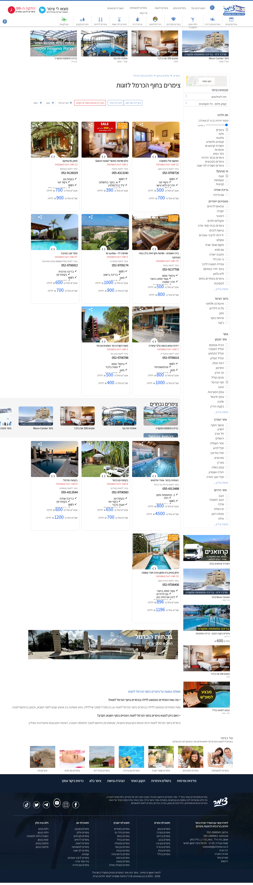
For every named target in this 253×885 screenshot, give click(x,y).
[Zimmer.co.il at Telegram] (46, 803)
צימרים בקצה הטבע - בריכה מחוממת (213, 633)
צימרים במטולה (122, 843)
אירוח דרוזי (137, 24)
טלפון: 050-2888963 (217, 832)
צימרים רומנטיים (190, 770)
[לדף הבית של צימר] (234, 15)
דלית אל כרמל (160, 484)
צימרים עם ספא (72, 770)
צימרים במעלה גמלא (119, 865)
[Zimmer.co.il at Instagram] (65, 803)
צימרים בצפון (179, 8)
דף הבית (223, 850)
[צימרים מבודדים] (101, 767)
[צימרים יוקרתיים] (173, 21)
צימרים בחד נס (122, 832)
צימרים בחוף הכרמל (143, 75)
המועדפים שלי (198, 8)
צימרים (176, 75)
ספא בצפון (43, 839)
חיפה (114, 168)
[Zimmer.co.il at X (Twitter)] (36, 803)
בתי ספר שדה (82, 861)
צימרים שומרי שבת (161, 770)
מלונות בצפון (42, 847)
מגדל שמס (226, 600)
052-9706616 (171, 357)
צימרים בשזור (123, 836)
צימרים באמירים (122, 829)
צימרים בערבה (163, 843)
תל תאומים (61, 261)
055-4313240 (120, 173)
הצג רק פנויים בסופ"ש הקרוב (90, 103)
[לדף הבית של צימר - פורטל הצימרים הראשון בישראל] (220, 806)
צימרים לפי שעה (81, 850)
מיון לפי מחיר (115, 103)
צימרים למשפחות (138, 8)
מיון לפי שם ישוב (133, 103)
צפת (165, 265)
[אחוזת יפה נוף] (104, 32)
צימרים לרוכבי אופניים (78, 858)
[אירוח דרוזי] (137, 21)
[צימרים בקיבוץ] (82, 21)
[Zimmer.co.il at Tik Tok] (26, 803)
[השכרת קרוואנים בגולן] (206, 560)
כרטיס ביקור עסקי (72, 780)
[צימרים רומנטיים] (190, 767)
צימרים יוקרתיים (174, 24)
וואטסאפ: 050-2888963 (215, 836)
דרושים (224, 861)
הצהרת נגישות (116, 780)
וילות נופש (43, 829)
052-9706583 (120, 492)
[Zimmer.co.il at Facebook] (75, 803)
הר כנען (227, 636)
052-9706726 (171, 173)
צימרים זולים (83, 832)
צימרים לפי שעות (119, 24)
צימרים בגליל (163, 854)
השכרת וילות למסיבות (37, 836)
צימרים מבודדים (102, 770)
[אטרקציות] (64, 21)
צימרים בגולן (164, 850)
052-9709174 (120, 265)
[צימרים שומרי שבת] (161, 767)
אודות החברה (221, 854)
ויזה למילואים (155, 24)
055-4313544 (69, 492)
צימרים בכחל (123, 839)
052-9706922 (69, 265)
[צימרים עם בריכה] (212, 21)
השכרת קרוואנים (115, 8)
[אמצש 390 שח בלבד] (154, 32)
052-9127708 (171, 269)
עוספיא (62, 488)
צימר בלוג (95, 780)
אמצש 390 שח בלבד (167, 58)
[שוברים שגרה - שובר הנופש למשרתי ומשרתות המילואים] (155, 21)
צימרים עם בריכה (212, 24)
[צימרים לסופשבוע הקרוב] (19, 13)
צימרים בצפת (123, 850)
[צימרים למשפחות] (220, 767)
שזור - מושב (226, 713)
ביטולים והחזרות (161, 780)
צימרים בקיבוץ (82, 24)
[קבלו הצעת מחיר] (52, 13)
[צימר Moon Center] (205, 32)
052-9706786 (120, 357)
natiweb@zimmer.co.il (215, 847)
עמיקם (63, 168)
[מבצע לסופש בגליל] (206, 706)
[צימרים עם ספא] (72, 767)
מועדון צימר (222, 857)
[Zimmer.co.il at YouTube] (56, 799)
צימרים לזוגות (161, 8)
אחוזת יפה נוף (120, 58)
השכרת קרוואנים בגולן (220, 563)
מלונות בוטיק (42, 843)
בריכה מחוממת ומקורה (66, 58)
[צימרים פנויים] (231, 21)
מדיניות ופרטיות (186, 780)
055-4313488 (171, 488)
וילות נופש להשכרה (192, 26)
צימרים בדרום (163, 836)
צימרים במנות (123, 861)
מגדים (113, 488)
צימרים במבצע (82, 829)
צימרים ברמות (123, 858)
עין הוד (113, 353)
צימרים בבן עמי (122, 847)
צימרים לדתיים (100, 24)
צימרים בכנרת (163, 847)
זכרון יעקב (162, 168)
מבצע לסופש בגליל (221, 710)
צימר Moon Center (219, 58)
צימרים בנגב (164, 839)
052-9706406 (171, 584)
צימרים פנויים (231, 24)
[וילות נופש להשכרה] (193, 21)
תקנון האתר (138, 780)
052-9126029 (69, 173)
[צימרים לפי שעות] (119, 21)
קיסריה (113, 261)
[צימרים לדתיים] (100, 21)
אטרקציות (64, 24)
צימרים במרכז (163, 832)
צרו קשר (143, 13)
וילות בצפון (43, 832)
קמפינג (85, 854)
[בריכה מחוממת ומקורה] (53, 32)
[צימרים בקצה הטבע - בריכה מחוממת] (206, 630)
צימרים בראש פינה (120, 854)
